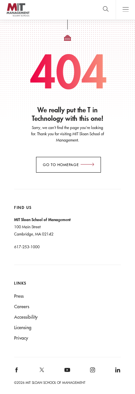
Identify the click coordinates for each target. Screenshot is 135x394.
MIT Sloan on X (41, 372)
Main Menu (125, 9)
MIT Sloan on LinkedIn (117, 372)
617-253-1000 (27, 246)
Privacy (21, 338)
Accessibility (26, 317)
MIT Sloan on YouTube (66, 373)
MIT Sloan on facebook (17, 372)
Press (19, 296)
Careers (21, 307)
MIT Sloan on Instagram (91, 372)
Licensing (22, 327)
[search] (105, 9)
